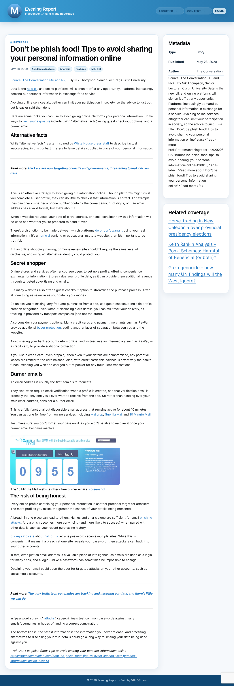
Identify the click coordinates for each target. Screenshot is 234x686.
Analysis (65, 68)
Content (194, 11)
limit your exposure (36, 121)
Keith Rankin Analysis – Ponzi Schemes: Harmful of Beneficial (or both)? (193, 251)
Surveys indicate (22, 536)
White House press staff (91, 143)
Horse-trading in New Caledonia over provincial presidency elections (194, 227)
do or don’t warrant (109, 230)
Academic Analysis (43, 68)
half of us (51, 536)
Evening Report (40, 9)
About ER (165, 11)
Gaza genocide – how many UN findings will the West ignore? (195, 274)
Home (219, 11)
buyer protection (49, 327)
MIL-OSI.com (139, 680)
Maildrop (97, 414)
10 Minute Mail (140, 414)
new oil (32, 89)
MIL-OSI (96, 68)
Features (81, 68)
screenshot (97, 489)
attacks (49, 618)
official (45, 235)
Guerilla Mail (113, 414)
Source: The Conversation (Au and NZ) (38, 80)
